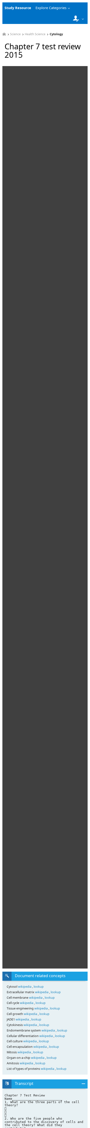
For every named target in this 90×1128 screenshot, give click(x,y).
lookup (39, 987)
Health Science (35, 34)
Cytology (56, 34)
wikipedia (25, 987)
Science (15, 34)
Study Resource (18, 8)
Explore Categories (51, 8)
